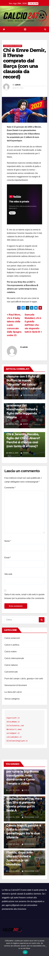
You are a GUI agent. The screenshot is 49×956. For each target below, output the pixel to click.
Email (7, 557)
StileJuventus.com (15, 726)
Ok (25, 952)
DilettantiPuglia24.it (17, 741)
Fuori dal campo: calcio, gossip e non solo (24, 678)
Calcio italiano (11, 665)
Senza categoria (12, 699)
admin (18, 85)
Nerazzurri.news (14, 729)
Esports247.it (13, 718)
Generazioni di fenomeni (12, 46)
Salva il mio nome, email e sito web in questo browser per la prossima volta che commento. (24, 596)
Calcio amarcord (12, 638)
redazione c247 (30, 395)
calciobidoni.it (14, 737)
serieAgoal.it (13, 733)
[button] (45, 29)
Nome (7, 541)
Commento (9, 488)
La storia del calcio (13, 692)
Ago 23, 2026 (14, 817)
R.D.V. (27, 790)
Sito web (8, 574)
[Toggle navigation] (25, 29)
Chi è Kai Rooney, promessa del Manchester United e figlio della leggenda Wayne (21, 409)
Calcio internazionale (14, 658)
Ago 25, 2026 (14, 790)
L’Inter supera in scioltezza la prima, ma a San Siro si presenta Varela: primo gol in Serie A (24, 802)
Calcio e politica (12, 645)
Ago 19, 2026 (14, 844)
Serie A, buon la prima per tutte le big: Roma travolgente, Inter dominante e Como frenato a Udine (22, 775)
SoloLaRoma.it (13, 722)
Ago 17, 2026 (14, 871)
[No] (46, 946)
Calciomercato (11, 672)
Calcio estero (11, 651)
